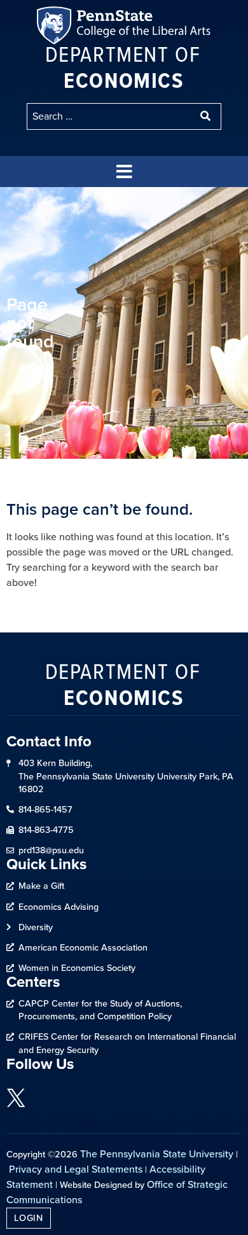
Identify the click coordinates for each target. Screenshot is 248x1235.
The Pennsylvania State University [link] (156, 1154)
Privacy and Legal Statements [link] (75, 1169)
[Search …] (110, 116)
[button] (124, 171)
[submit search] (207, 116)
